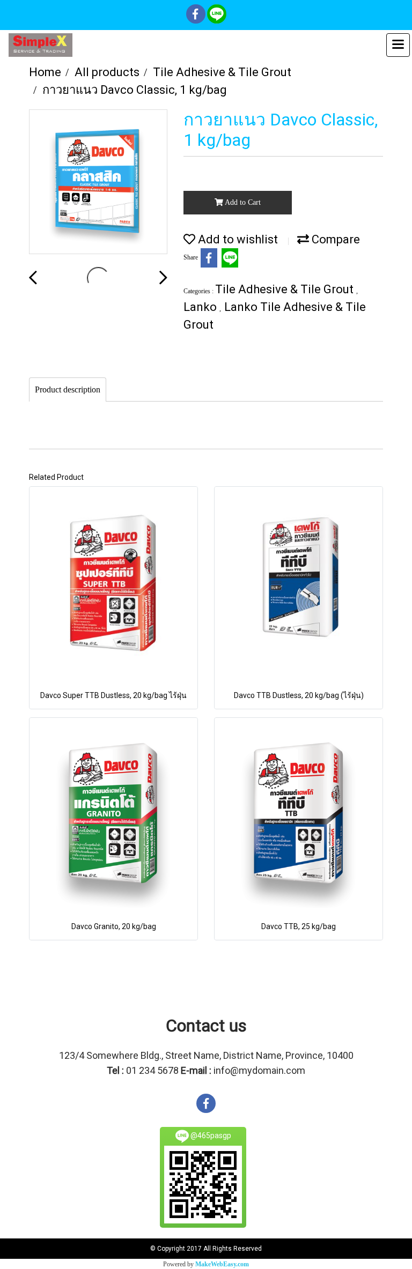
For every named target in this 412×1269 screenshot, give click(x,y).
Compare (334, 239)
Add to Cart (242, 202)
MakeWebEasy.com (222, 1264)
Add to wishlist (236, 239)
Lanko (201, 307)
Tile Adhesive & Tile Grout (285, 289)
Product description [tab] (67, 389)
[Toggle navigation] (398, 45)
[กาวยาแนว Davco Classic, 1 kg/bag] (98, 182)
